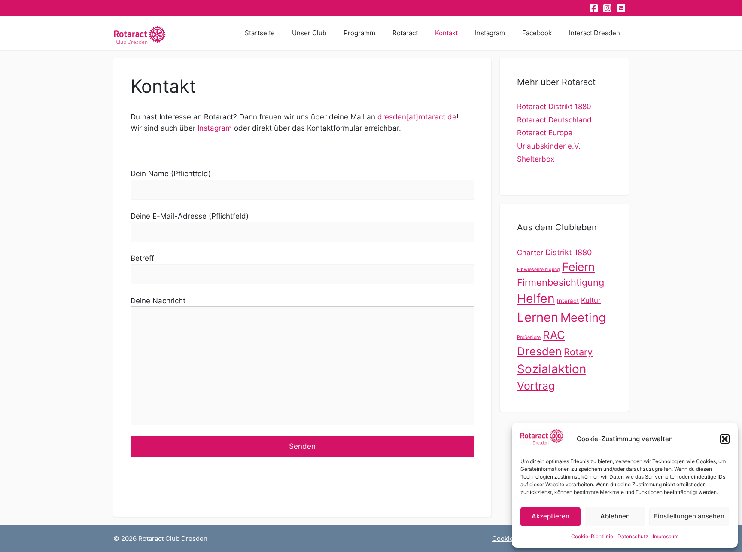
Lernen (537, 317)
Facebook (537, 33)
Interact (568, 300)
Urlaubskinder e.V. (549, 146)
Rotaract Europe (544, 132)
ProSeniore (529, 337)
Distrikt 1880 (568, 252)
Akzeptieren (550, 516)
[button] (725, 439)
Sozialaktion (551, 369)
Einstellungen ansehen (689, 516)
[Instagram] (608, 8)
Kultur (591, 300)
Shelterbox (535, 159)
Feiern (578, 267)
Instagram (490, 33)
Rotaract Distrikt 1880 (554, 106)
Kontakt (446, 33)
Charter (530, 252)
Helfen (536, 298)
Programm (359, 33)
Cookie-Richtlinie (592, 536)
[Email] (621, 8)
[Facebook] (594, 8)
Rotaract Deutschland (554, 120)
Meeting (583, 317)
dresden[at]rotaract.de (416, 117)
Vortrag (536, 385)
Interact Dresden (594, 33)
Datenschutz (632, 536)
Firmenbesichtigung (560, 282)
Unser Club (309, 33)
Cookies (504, 538)
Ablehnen (615, 516)
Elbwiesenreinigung (538, 269)
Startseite (260, 33)
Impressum (665, 536)
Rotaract (405, 33)
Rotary (578, 351)
